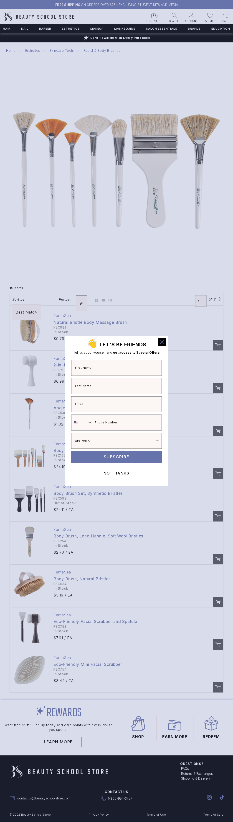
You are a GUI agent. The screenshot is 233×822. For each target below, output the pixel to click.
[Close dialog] (162, 342)
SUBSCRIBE (116, 456)
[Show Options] (157, 441)
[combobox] (81, 422)
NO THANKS (116, 473)
